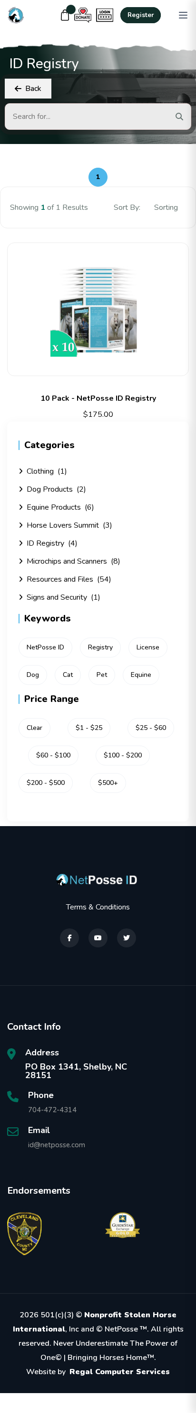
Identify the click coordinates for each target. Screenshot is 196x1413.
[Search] (179, 116)
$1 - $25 (89, 727)
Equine (141, 674)
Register (140, 15)
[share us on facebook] (69, 937)
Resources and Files (69, 579)
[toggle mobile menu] (183, 15)
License (148, 647)
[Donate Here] (82, 15)
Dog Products (56, 489)
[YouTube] (98, 937)
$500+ (108, 782)
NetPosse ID (45, 647)
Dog (33, 674)
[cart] (65, 15)
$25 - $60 (151, 727)
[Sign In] (104, 15)
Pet (102, 674)
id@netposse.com (56, 1145)
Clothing (47, 471)
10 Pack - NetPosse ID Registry (98, 398)
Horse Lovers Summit (69, 525)
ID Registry (52, 543)
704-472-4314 (52, 1110)
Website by (98, 1372)
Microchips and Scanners (73, 561)
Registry (100, 647)
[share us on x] (126, 937)
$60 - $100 (53, 755)
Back (33, 88)
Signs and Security (63, 597)
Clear (34, 727)
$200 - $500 (46, 782)
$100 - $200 (123, 755)
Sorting (167, 207)
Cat (68, 674)
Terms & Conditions (98, 907)
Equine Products (60, 507)
